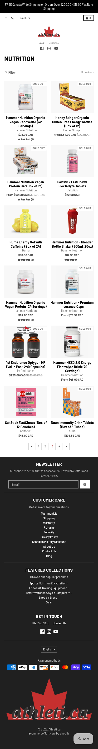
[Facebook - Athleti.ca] (42, 48)
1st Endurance (25, 370)
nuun (72, 430)
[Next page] (66, 446)
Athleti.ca (54, 729)
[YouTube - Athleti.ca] (56, 48)
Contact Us (59, 623)
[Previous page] (32, 446)
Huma (25, 250)
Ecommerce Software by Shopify (49, 733)
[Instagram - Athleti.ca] (49, 48)
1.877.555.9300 (40, 623)
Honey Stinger (72, 130)
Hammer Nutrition (26, 130)
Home (41, 43)
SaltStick (72, 190)
